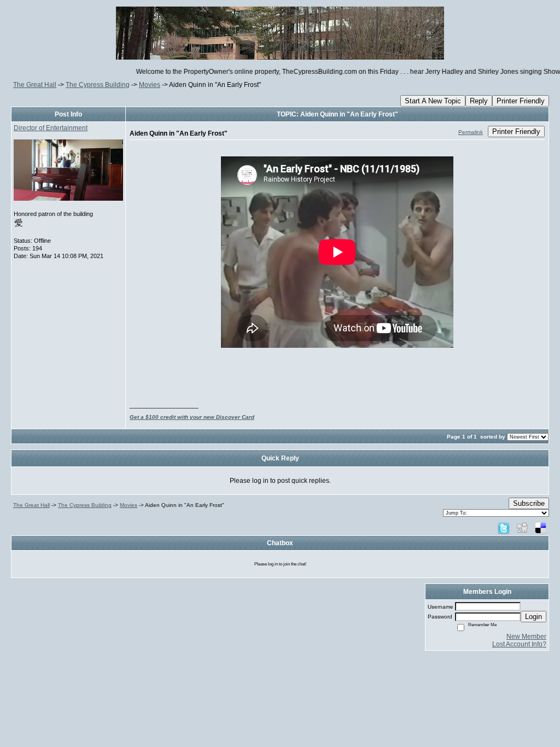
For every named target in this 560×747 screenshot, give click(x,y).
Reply (479, 101)
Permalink (470, 132)
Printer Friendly (521, 101)
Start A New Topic (433, 101)
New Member (526, 636)
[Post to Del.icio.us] (540, 528)
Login (533, 616)
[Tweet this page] (503, 528)
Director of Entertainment (51, 128)
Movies (149, 85)
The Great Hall (34, 85)
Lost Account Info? (519, 644)
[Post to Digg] (522, 528)
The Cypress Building (98, 85)
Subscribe (529, 503)
